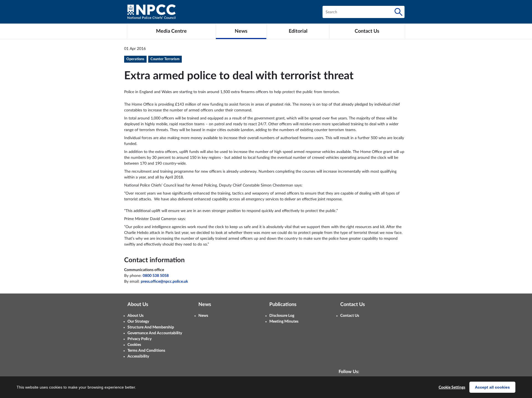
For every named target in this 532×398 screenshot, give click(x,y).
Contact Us (349, 316)
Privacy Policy (139, 339)
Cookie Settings (452, 387)
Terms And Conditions (146, 351)
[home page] (151, 11)
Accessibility (138, 356)
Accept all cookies (492, 387)
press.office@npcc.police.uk (164, 282)
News (203, 316)
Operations (135, 59)
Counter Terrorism (165, 59)
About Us (135, 316)
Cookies (134, 345)
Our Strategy (138, 321)
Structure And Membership (150, 327)
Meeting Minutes (283, 321)
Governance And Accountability (154, 333)
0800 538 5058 (156, 276)
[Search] (398, 12)
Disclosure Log (281, 316)
